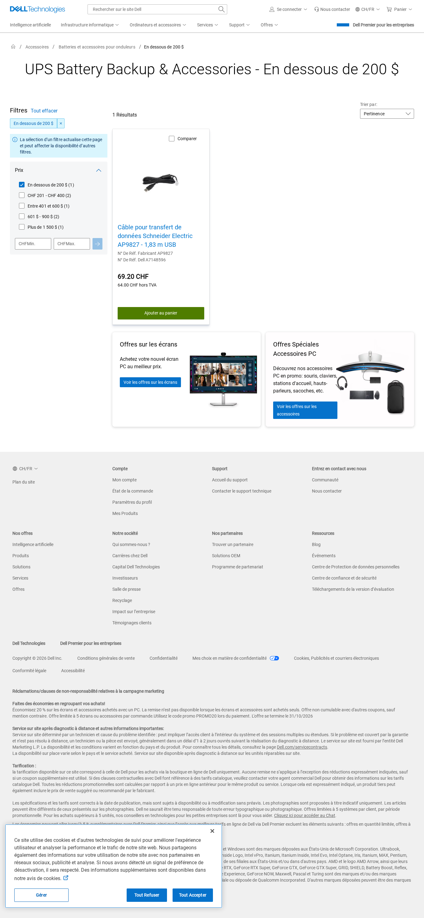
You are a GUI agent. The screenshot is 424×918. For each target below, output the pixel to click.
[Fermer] (212, 831)
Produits (20, 555)
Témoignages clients (131, 622)
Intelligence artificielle (32, 544)
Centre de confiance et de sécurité (344, 578)
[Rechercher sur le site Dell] (221, 9)
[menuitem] (90, 25)
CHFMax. (66, 243)
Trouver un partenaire (232, 544)
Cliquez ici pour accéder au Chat (304, 815)
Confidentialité (164, 658)
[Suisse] (13, 47)
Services (20, 578)
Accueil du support (230, 479)
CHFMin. (27, 243)
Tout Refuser (147, 895)
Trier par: (368, 104)
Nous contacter (327, 491)
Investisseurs (125, 578)
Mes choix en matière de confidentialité (230, 658)
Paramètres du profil (132, 502)
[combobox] (157, 9)
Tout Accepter (192, 895)
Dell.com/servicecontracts (302, 747)
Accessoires (37, 46)
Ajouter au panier (160, 312)
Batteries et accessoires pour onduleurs (97, 46)
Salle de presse (126, 589)
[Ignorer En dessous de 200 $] (61, 123)
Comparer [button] (187, 138)
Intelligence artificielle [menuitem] (30, 24)
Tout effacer (44, 111)
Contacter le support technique (241, 491)
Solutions (21, 566)
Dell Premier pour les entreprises (383, 24)
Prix (19, 170)
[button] (289, 9)
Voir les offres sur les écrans (150, 382)
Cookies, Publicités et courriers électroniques (336, 658)
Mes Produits (125, 513)
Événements (324, 555)
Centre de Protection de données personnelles (355, 566)
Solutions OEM (226, 555)
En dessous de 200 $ (33, 123)
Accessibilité (73, 670)
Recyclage (122, 600)
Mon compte (124, 479)
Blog (316, 544)
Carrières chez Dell (129, 555)
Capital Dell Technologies (136, 566)
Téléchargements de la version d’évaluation (353, 589)
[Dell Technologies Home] (37, 9)
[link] (332, 9)
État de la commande (132, 491)
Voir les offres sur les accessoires (297, 410)
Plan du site (23, 482)
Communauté (325, 479)
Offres (18, 589)
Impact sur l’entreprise (133, 611)
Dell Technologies (28, 643)
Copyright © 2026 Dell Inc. (37, 658)
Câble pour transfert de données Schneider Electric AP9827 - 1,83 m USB (155, 235)
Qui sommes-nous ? (131, 544)
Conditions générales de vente (106, 658)
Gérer (41, 895)
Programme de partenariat (237, 566)
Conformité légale (29, 670)
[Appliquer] (97, 244)
